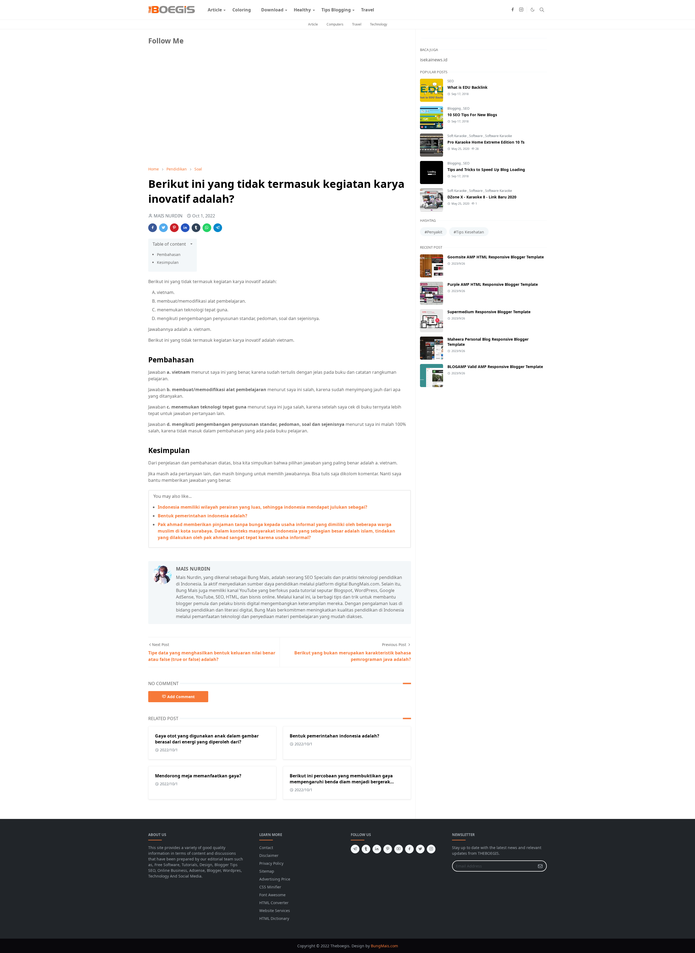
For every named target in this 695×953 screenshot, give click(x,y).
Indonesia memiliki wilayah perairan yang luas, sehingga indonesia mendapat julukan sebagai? (262, 507)
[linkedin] (376, 849)
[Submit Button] (540, 866)
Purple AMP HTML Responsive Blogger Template (492, 284)
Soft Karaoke (457, 136)
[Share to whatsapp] (207, 227)
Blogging (454, 108)
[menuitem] (215, 10)
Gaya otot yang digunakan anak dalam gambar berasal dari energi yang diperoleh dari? (207, 739)
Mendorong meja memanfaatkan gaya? (198, 776)
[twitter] (420, 849)
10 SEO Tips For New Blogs (472, 114)
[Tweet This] (163, 227)
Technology (378, 24)
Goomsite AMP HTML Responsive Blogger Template (495, 256)
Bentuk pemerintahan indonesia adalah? (202, 516)
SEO (450, 81)
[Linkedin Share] (185, 227)
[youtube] (398, 849)
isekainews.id (433, 60)
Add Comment (181, 696)
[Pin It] (174, 227)
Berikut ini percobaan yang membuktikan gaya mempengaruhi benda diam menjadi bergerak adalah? (341, 782)
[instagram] (521, 10)
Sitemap (266, 871)
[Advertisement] (189, 124)
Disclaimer (269, 855)
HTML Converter (274, 902)
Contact (266, 847)
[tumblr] (366, 849)
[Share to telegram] (217, 227)
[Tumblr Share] (196, 227)
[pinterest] (387, 849)
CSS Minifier (270, 886)
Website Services (274, 910)
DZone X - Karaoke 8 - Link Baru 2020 (481, 197)
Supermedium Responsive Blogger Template (488, 311)
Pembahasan (169, 254)
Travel (356, 24)
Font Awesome (272, 894)
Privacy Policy (271, 863)
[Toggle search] (542, 10)
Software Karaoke (498, 136)
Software (476, 136)
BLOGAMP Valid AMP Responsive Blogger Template (495, 366)
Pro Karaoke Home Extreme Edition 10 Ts (486, 142)
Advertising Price (274, 879)
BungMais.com (384, 945)
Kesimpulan (168, 262)
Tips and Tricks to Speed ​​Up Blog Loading (486, 169)
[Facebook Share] (152, 227)
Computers (335, 24)
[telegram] (355, 849)
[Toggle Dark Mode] (532, 9)
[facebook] (512, 10)
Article (313, 24)
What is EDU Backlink (467, 87)
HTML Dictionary (274, 918)
